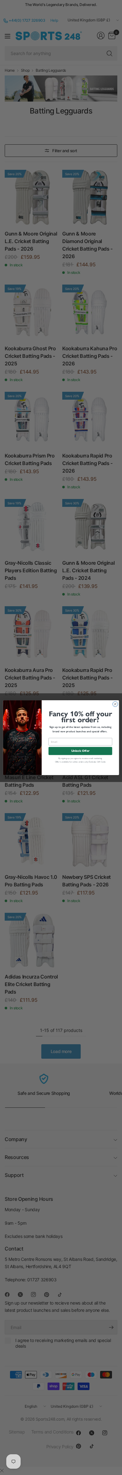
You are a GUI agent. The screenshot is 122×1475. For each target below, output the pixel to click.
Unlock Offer (80, 751)
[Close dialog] (115, 704)
